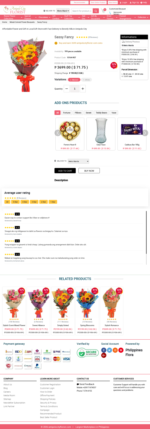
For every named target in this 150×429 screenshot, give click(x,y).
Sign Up (135, 2)
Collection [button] (142, 17)
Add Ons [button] (83, 17)
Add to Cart (65, 170)
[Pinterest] (120, 350)
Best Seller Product (98, 2)
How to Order (46, 391)
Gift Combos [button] (55, 17)
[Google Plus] (103, 355)
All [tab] (57, 112)
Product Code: (65, 57)
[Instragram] (115, 350)
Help (145, 2)
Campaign (45, 410)
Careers (7, 391)
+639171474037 (89, 387)
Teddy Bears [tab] (101, 112)
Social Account (110, 343)
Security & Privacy (48, 402)
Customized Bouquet (117, 9)
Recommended (79, 2)
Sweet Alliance (38, 325)
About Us (8, 384)
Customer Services (123, 378)
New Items (113, 2)
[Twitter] (109, 350)
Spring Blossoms (87, 325)
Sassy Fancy (42, 22)
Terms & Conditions (49, 406)
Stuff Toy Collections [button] (69, 17)
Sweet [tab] (88, 112)
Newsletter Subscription (14, 402)
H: (127, 76)
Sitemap (7, 399)
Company (8, 378)
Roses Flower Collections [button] (9, 17)
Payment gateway (14, 343)
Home (4, 22)
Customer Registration (50, 384)
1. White (86, 80)
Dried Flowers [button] (110, 17)
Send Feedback (87, 384)
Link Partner (9, 406)
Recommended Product (51, 413)
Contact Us (83, 378)
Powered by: (133, 343)
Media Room (9, 395)
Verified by (83, 343)
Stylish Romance (112, 325)
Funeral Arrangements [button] (125, 17)
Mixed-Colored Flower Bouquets (22, 22)
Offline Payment (47, 395)
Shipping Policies (47, 399)
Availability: (67, 51)
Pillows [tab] (78, 112)
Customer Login (47, 388)
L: (126, 74)
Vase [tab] (114, 112)
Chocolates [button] (43, 17)
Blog (6, 388)
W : (137, 74)
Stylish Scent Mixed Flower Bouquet (14, 326)
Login (124, 2)
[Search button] (96, 10)
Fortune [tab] (66, 112)
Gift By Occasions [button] (95, 17)
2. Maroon (74, 80)
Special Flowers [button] (27, 17)
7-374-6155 (87, 390)
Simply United (63, 325)
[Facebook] (103, 350)
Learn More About (50, 378)
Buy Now (89, 170)
